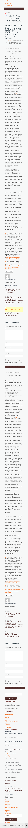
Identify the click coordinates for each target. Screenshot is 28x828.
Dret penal (7, 724)
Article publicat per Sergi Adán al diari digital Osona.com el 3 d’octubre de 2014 (13, 315)
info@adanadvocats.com (10, 0)
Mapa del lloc (8, 756)
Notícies (7, 726)
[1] (5, 233)
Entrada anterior (9, 48)
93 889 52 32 (9, 5)
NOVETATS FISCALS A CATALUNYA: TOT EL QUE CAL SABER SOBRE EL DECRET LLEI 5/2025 (13, 742)
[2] (5, 261)
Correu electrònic (9, 347)
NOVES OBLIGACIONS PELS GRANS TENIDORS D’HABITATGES (12, 291)
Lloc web (7, 353)
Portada (7, 40)
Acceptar (22, 827)
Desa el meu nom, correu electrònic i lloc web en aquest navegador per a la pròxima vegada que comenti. (13, 362)
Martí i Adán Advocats (10, 279)
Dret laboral (7, 718)
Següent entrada (16, 48)
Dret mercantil (8, 723)
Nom (6, 342)
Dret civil (14, 53)
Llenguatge (7, 12)
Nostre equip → (8, 775)
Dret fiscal (7, 717)
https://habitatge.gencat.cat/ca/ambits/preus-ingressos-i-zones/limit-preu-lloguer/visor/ (14, 267)
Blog (11, 40)
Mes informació (15, 827)
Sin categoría (8, 727)
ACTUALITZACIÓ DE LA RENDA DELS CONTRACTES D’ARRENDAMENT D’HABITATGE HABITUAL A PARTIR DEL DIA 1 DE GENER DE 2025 (14, 301)
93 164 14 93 (8, 3)
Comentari (7, 328)
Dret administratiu (9, 714)
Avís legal (7, 755)
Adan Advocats (13, 20)
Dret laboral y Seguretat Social (11, 721)
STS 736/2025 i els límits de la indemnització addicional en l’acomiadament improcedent (13, 733)
